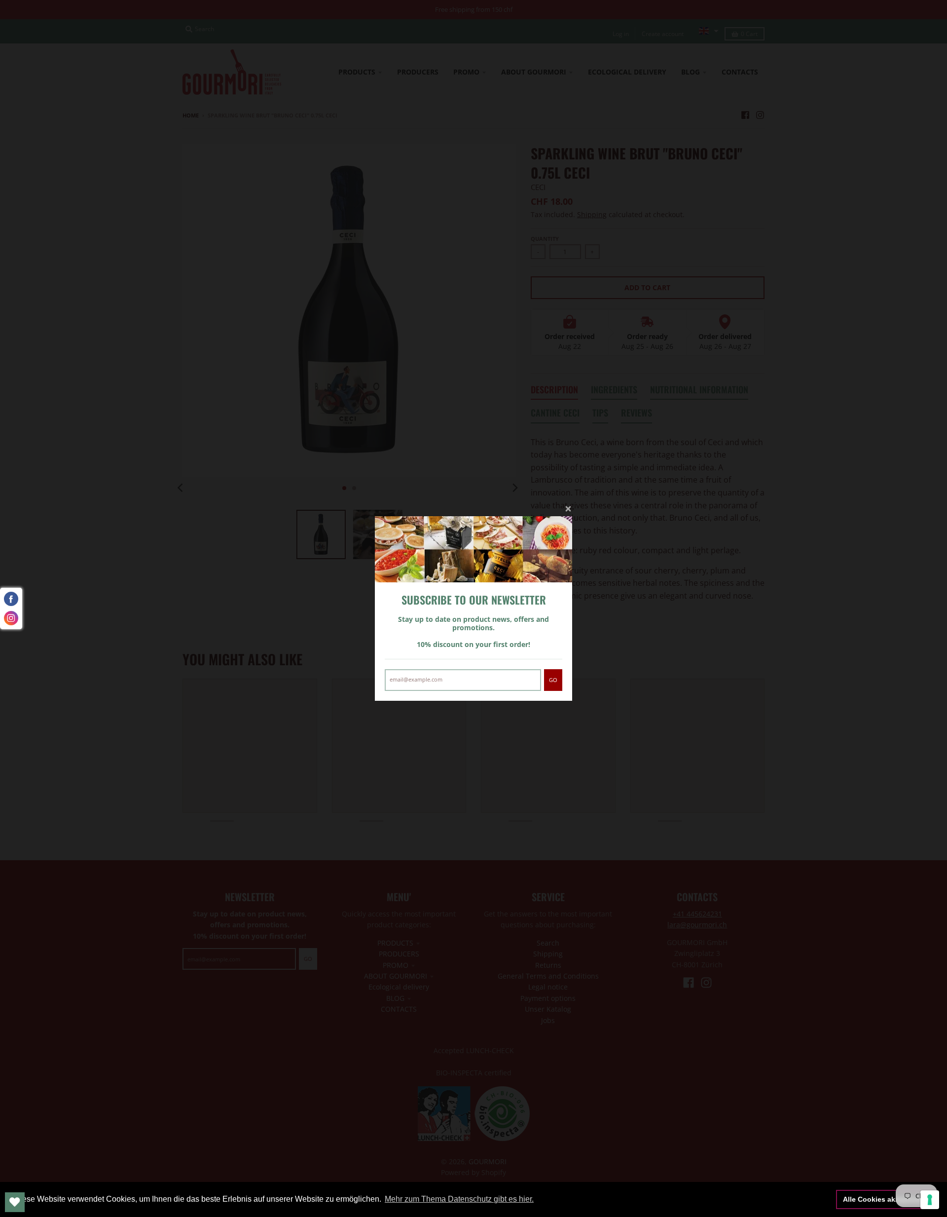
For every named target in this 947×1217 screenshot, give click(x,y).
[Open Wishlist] (15, 1202)
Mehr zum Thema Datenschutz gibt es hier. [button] (459, 1199)
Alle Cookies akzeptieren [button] (884, 1199)
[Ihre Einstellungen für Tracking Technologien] (929, 1199)
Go (553, 680)
